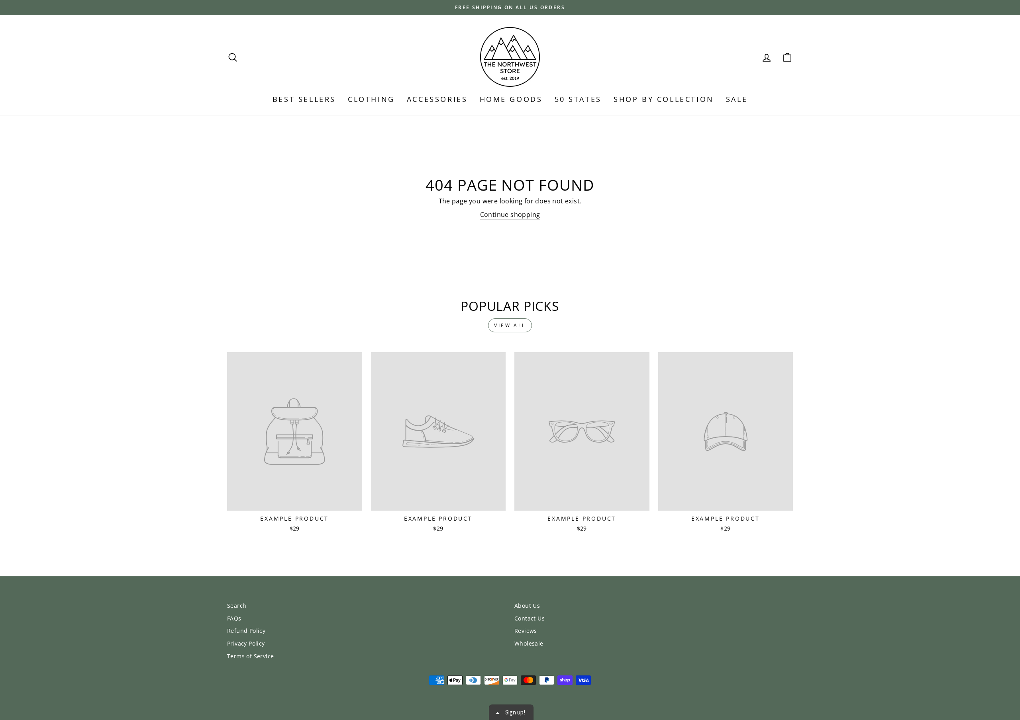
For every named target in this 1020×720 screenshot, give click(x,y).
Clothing (371, 99)
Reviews (525, 630)
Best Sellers (304, 99)
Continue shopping (510, 214)
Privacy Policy (246, 643)
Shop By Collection (664, 99)
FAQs (234, 618)
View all (510, 325)
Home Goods (511, 99)
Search (236, 605)
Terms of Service (250, 656)
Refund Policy (246, 630)
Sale (736, 99)
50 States (578, 99)
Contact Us (529, 618)
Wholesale (528, 643)
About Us (527, 605)
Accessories (437, 99)
